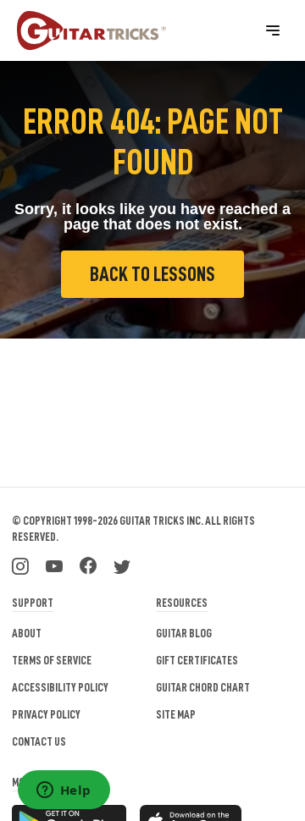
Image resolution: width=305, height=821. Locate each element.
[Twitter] (122, 564)
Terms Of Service (52, 660)
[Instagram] (20, 564)
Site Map (176, 714)
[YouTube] (54, 564)
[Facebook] (88, 564)
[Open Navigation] (273, 30)
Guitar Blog (184, 633)
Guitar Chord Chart (203, 687)
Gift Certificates (197, 660)
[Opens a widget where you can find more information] (63, 791)
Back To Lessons (152, 274)
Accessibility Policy (60, 687)
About (27, 633)
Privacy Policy (46, 714)
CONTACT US (39, 741)
